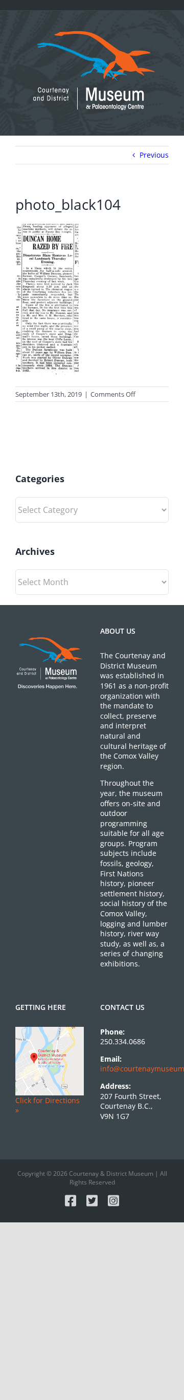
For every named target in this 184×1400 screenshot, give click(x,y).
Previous (154, 155)
